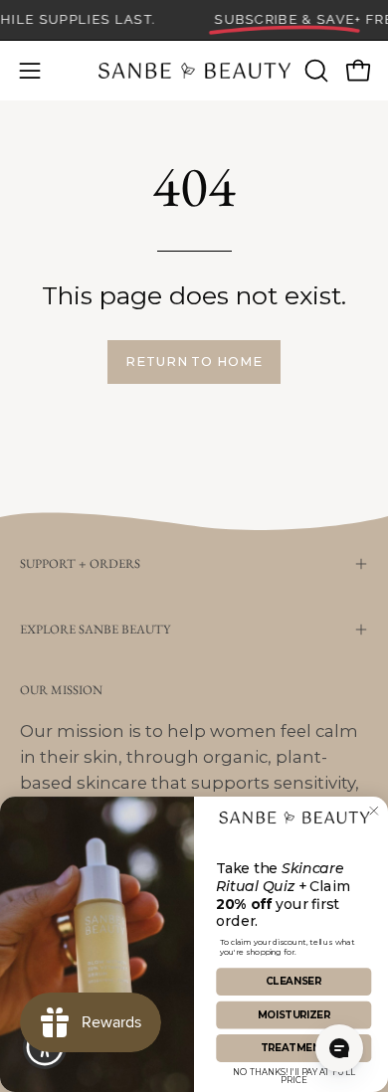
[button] (314, 71)
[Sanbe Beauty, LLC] (194, 71)
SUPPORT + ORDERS (80, 563)
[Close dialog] (374, 811)
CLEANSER (293, 982)
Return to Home (194, 361)
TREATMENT (294, 1048)
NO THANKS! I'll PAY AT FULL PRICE (294, 1073)
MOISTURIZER (294, 1014)
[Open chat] (339, 1048)
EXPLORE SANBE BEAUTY (95, 629)
